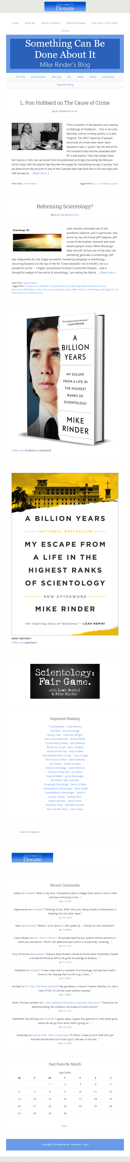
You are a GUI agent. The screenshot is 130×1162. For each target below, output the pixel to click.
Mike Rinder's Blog (65, 54)
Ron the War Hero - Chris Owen (65, 809)
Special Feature (30, 283)
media (39, 289)
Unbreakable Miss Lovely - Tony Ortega (65, 755)
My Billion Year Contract (65, 780)
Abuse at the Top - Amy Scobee (65, 751)
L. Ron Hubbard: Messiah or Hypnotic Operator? (72, 1002)
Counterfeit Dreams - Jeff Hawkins (65, 743)
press (50, 289)
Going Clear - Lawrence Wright (65, 734)
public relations (79, 289)
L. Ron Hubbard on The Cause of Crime (65, 102)
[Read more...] (41, 173)
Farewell (29, 893)
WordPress (76, 1144)
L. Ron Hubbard (103, 184)
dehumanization (89, 286)
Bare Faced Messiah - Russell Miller (65, 739)
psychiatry (58, 289)
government (17, 289)
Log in (86, 1144)
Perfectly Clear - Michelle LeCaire (65, 804)
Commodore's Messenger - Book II (65, 792)
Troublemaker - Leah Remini (65, 726)
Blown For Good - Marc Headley (65, 747)
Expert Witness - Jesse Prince (65, 800)
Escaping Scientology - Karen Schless (65, 784)
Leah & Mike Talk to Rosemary (50, 1035)
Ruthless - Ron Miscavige (65, 730)
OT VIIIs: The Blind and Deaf (41, 986)
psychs (115, 184)
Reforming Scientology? (65, 206)
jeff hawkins (29, 289)
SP (27, 293)
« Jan (64, 1125)
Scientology (92, 289)
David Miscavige (73, 286)
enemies (102, 286)
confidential (42, 286)
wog (40, 293)
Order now (18, 450)
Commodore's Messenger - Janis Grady (65, 788)
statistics (33, 293)
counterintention (57, 286)
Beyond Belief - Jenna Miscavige (65, 776)
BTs (93, 184)
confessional (30, 286)
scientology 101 (106, 289)
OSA (45, 289)
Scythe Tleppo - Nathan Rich (65, 796)
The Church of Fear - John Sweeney (65, 759)
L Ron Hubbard (30, 184)
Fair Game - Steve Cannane (65, 763)
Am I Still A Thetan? (45, 937)
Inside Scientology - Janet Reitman (65, 767)
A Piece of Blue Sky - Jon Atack (65, 771)
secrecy (21, 293)
